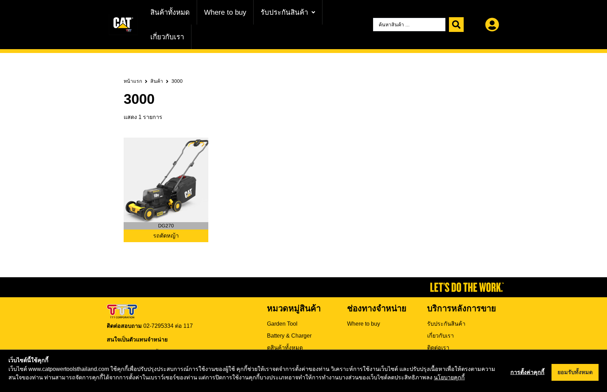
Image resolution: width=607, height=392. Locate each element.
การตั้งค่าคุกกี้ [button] (527, 372)
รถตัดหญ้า (166, 236)
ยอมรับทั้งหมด (575, 372)
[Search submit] (456, 24)
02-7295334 (158, 326)
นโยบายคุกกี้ (449, 377)
